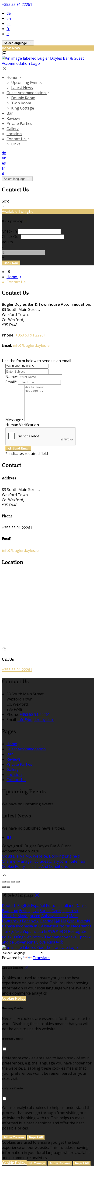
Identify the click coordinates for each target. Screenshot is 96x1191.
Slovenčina (45, 942)
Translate (41, 957)
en (9, 18)
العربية (33, 910)
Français (53, 905)
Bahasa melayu (54, 915)
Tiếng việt (22, 937)
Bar (10, 113)
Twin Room (21, 103)
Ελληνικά (10, 910)
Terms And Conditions (48, 866)
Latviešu (9, 915)
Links (16, 144)
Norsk (64, 926)
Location (14, 133)
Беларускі (30, 920)
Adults (7, 241)
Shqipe (8, 942)
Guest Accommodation (27, 92)
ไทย (18, 931)
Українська (33, 931)
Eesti (23, 910)
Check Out (11, 236)
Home (12, 77)
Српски (84, 937)
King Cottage (22, 108)
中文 (60, 942)
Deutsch (9, 905)
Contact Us (17, 138)
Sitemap (78, 861)
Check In (9, 231)
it (8, 33)
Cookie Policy (13, 866)
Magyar (67, 920)
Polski (7, 937)
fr (8, 28)
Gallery (13, 128)
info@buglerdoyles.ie (31, 345)
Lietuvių (72, 910)
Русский (39, 937)
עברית (38, 926)
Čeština (46, 920)
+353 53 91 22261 (17, 4)
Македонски (28, 915)
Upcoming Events (26, 82)
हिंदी (57, 920)
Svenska (69, 937)
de (9, 13)
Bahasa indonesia (17, 926)
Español (38, 905)
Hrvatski (82, 920)
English (23, 905)
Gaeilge (58, 910)
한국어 (61, 931)
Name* (11, 376)
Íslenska (51, 926)
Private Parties (19, 123)
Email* (11, 381)
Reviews (14, 118)
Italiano (68, 905)
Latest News (22, 87)
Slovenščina (25, 942)
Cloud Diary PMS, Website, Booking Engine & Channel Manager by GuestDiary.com (41, 859)
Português (77, 931)
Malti (73, 915)
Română (54, 937)
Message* (14, 419)
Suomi (45, 910)
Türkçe (8, 931)
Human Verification (22, 424)
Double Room (23, 97)
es (8, 23)
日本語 (49, 931)
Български (11, 920)
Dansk (81, 905)
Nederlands (81, 926)
